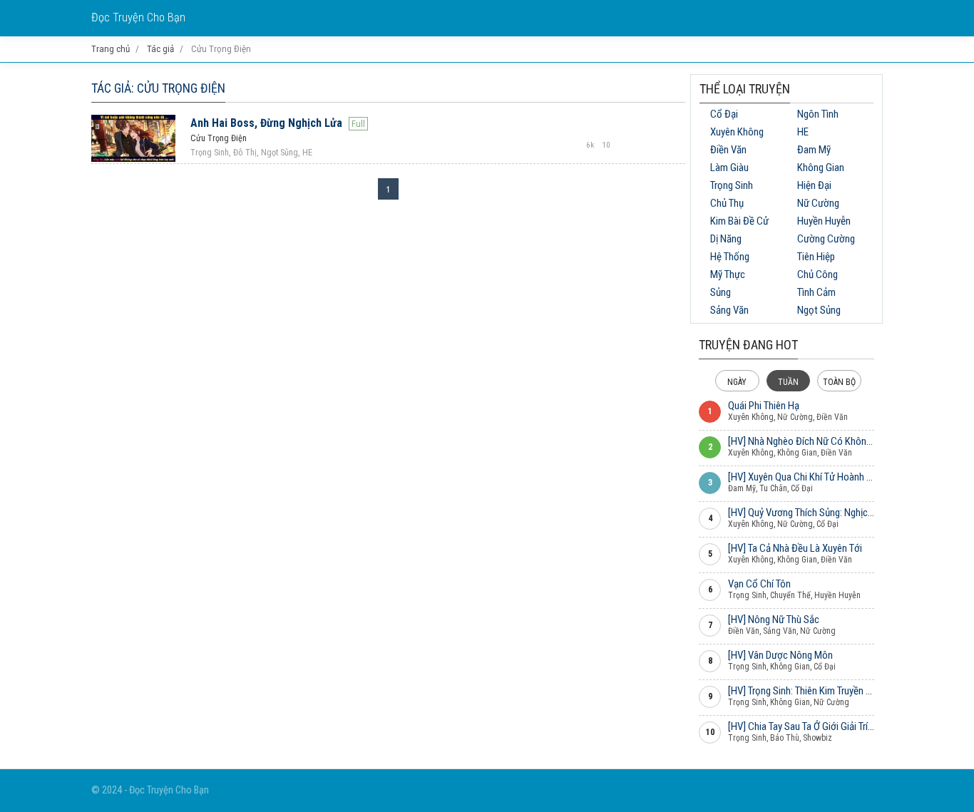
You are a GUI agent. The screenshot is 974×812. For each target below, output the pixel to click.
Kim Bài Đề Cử (739, 221)
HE (803, 131)
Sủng (720, 292)
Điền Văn (728, 149)
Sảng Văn (729, 310)
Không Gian (820, 167)
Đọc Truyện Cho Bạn (138, 17)
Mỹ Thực (727, 274)
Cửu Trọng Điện (218, 138)
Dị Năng (726, 238)
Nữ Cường (818, 203)
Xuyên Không (737, 131)
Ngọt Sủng (819, 310)
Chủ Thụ (727, 203)
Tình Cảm (816, 292)
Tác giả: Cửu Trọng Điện (158, 88)
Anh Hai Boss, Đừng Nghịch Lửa (266, 123)
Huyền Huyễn (824, 221)
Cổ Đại (724, 114)
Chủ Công (817, 274)
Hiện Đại (814, 185)
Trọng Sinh (731, 185)
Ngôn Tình (818, 114)
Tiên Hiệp (816, 256)
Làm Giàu (729, 167)
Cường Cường (826, 238)
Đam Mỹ (814, 149)
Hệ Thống (729, 256)
